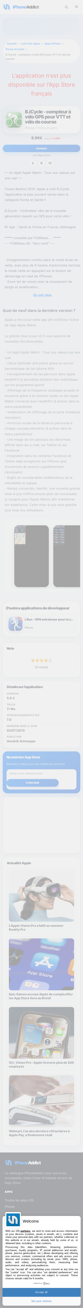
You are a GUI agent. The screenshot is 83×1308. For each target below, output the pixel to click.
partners (25, 1231)
